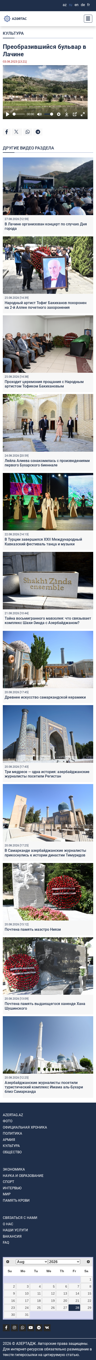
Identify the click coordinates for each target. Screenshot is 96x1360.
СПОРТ (8, 1182)
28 (77, 1308)
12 (53, 1293)
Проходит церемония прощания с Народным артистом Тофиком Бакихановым (44, 384)
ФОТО (7, 1121)
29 (89, 1308)
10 (27, 1293)
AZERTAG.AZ (13, 1115)
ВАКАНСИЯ (12, 1236)
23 (13, 1308)
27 (65, 1308)
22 (89, 1301)
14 (77, 1293)
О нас (8, 1224)
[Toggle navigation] (87, 19)
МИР (6, 1194)
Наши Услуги (15, 1230)
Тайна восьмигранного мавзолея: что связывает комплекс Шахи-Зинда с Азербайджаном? (48, 620)
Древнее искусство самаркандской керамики (45, 697)
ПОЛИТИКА (12, 1133)
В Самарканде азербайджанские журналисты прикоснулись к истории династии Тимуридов (45, 852)
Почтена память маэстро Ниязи (33, 929)
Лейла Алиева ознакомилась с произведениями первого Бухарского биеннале (47, 462)
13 (65, 1293)
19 (53, 1301)
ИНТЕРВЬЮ (12, 1188)
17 (27, 1301)
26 (53, 1308)
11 (39, 1293)
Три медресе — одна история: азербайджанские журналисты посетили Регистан (47, 774)
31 (27, 1315)
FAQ (6, 1242)
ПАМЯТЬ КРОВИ (16, 1200)
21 (77, 1301)
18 (39, 1301)
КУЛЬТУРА (13, 33)
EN (77, 5)
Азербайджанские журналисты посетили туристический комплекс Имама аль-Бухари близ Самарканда (44, 1087)
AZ (65, 5)
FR (88, 5)
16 (13, 1301)
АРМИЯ (9, 1140)
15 (89, 1293)
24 (27, 1308)
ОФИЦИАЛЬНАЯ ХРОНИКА (25, 1127)
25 (39, 1308)
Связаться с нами (20, 1218)
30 (13, 1315)
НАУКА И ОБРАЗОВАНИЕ (23, 1176)
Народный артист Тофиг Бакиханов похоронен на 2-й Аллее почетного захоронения (45, 305)
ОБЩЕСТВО (12, 1152)
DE (83, 5)
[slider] (19, 114)
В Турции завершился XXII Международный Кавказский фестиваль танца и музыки (43, 541)
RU (70, 5)
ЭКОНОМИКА (14, 1169)
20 (65, 1301)
